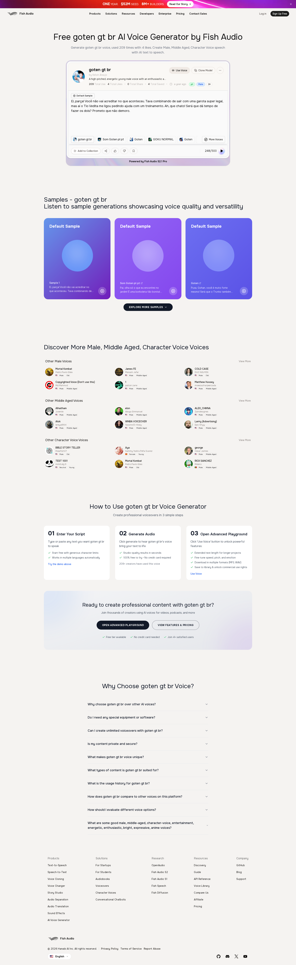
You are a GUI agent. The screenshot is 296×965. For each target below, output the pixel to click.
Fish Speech (159, 885)
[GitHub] (218, 956)
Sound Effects (56, 913)
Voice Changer (56, 885)
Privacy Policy (109, 948)
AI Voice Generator (59, 920)
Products (95, 13)
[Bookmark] (134, 151)
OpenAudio (158, 865)
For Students (103, 872)
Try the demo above (59, 564)
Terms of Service (130, 948)
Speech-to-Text (57, 872)
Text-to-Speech (57, 865)
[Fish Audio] (12, 13)
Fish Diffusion (160, 892)
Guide (197, 872)
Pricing (180, 13)
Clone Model (205, 70)
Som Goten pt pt (130, 283)
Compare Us (201, 892)
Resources (128, 13)
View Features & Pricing (176, 625)
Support (241, 879)
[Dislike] (124, 151)
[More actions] (220, 70)
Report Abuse (152, 948)
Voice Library (201, 885)
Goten (194, 283)
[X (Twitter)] (236, 956)
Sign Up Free (280, 13)
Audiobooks (103, 879)
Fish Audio (27, 13)
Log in (262, 13)
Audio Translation (58, 906)
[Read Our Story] (148, 4)
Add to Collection (88, 150)
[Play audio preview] (102, 291)
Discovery (200, 865)
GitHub (240, 865)
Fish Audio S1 (159, 879)
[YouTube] (245, 956)
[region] (134, 139)
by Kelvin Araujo (98, 74)
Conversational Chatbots (111, 899)
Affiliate (198, 899)
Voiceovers (102, 885)
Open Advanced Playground (123, 625)
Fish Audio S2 (160, 872)
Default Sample (84, 95)
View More (245, 361)
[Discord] (227, 956)
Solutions (111, 13)
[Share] (106, 151)
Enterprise (165, 13)
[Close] (290, 4)
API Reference (202, 879)
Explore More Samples (146, 307)
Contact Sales (198, 13)
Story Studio (55, 892)
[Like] (115, 151)
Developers (147, 13)
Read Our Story (178, 4)
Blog (239, 872)
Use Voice (181, 70)
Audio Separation (58, 899)
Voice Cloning (56, 879)
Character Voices (106, 892)
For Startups (103, 865)
